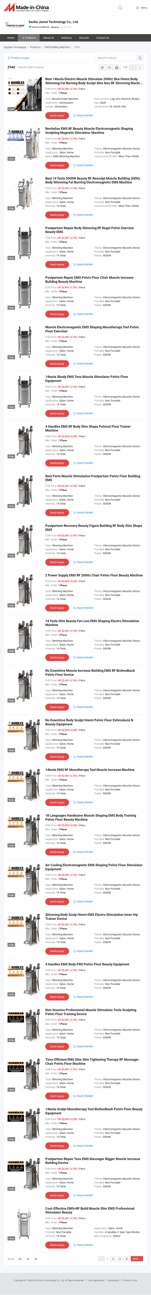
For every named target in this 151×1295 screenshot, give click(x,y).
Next (135, 1258)
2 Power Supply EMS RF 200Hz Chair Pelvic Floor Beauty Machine (94, 575)
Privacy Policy (130, 1280)
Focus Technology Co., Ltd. (51, 1280)
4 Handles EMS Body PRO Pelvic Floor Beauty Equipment (87, 964)
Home (10, 37)
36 (27, 1259)
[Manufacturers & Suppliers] (27, 7)
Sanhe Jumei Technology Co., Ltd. (54, 22)
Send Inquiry (57, 115)
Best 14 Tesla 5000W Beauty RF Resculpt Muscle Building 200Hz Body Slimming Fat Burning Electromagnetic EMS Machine (92, 180)
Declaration (113, 1280)
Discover (84, 37)
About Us (48, 37)
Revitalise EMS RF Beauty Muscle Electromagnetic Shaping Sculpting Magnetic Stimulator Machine (89, 131)
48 (35, 1259)
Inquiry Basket (85, 115)
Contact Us (102, 37)
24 (19, 1258)
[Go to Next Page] (139, 67)
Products (30, 37)
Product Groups (19, 58)
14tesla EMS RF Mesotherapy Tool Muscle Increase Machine (90, 770)
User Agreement (96, 1280)
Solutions (66, 37)
